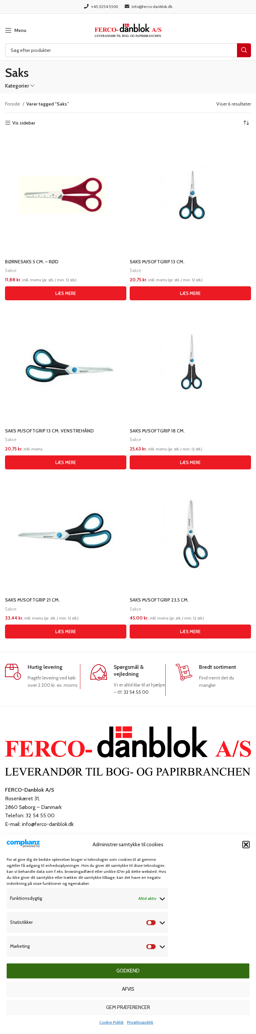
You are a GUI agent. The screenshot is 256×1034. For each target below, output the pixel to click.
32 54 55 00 (136, 692)
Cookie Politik (111, 1022)
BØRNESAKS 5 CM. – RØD (31, 262)
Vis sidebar (23, 123)
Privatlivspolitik (140, 1022)
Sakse (11, 270)
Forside (13, 104)
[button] (246, 844)
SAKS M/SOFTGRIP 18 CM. (157, 431)
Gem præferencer (128, 1007)
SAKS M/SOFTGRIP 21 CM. (32, 600)
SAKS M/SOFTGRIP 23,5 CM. (159, 600)
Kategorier (17, 85)
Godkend (128, 971)
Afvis (128, 989)
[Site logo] (128, 30)
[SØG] (244, 50)
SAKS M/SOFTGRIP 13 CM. (157, 262)
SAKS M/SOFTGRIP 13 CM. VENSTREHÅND (49, 431)
